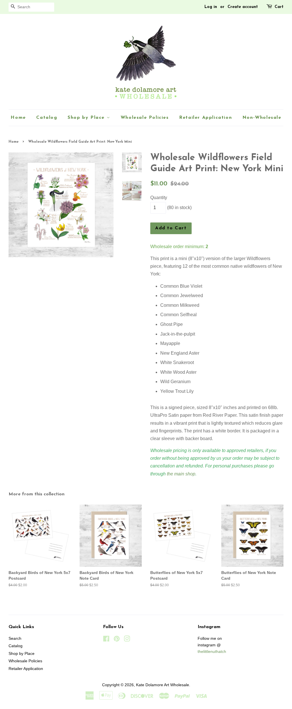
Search (15, 638)
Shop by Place (87, 117)
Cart (279, 7)
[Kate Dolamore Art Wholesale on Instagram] (127, 640)
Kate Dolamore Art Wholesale (162, 685)
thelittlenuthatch (212, 651)
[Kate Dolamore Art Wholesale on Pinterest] (116, 640)
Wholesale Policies (145, 117)
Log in (210, 7)
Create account (243, 7)
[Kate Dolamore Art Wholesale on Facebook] (106, 640)
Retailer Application (205, 117)
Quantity (158, 197)
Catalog (46, 117)
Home (18, 117)
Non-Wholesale (261, 117)
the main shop (181, 473)
